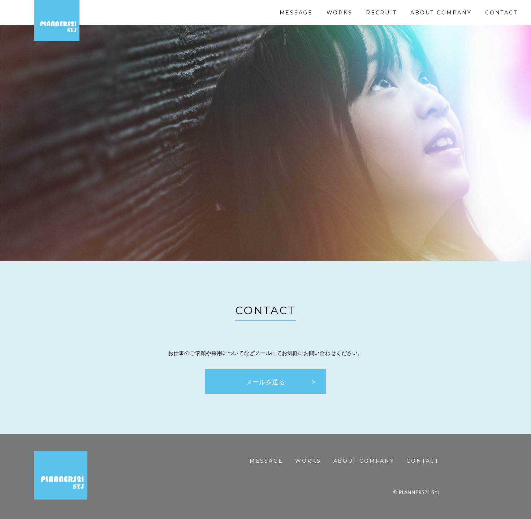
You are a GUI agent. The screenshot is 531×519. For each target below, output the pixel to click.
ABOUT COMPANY (440, 13)
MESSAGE (296, 13)
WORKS (340, 13)
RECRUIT (381, 13)
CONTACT (501, 13)
